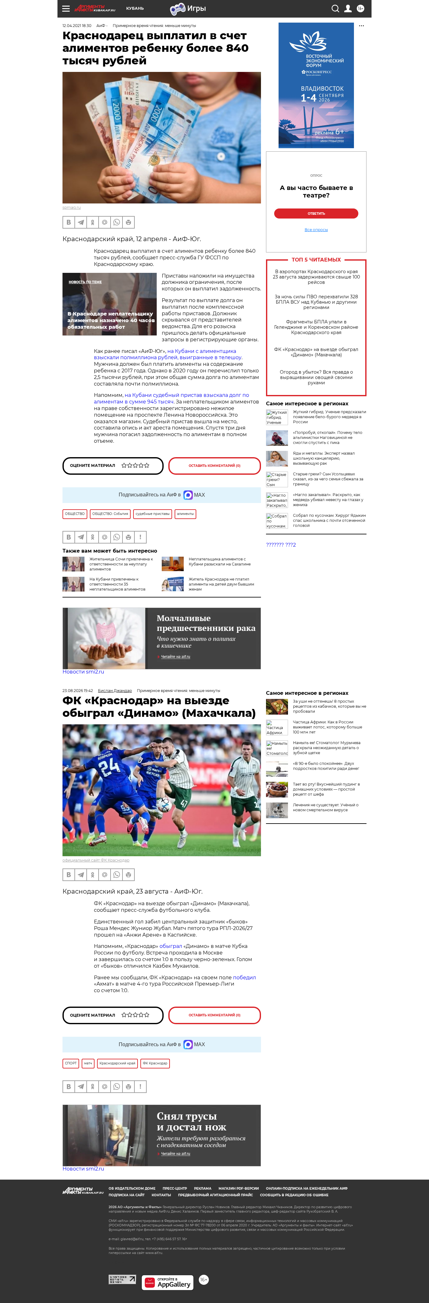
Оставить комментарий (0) (215, 466)
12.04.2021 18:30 (76, 25)
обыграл (170, 946)
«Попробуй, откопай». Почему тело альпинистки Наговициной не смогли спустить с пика (327, 437)
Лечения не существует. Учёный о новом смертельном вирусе (326, 807)
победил (244, 978)
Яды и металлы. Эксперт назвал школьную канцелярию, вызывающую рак (324, 458)
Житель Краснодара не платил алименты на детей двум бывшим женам (221, 584)
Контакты (161, 1195)
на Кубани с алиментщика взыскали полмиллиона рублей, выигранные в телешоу (168, 354)
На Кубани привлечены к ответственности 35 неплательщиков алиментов (117, 584)
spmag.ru (71, 207)
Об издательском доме (132, 1189)
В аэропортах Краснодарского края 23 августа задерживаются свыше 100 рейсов (316, 277)
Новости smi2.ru (83, 672)
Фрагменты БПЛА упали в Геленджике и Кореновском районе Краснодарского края (316, 327)
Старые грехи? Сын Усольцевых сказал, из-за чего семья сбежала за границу (328, 479)
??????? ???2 (281, 545)
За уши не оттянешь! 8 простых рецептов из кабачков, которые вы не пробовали (329, 706)
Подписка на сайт (126, 1195)
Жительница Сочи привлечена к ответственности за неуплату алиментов (121, 564)
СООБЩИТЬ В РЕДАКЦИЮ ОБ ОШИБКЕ (294, 1195)
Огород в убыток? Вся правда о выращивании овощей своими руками (316, 378)
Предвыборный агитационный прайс (215, 1195)
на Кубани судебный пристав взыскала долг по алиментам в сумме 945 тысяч (171, 398)
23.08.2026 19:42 (77, 690)
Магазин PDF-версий (239, 1189)
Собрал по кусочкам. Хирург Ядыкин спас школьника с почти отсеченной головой (329, 520)
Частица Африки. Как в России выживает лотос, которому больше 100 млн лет (327, 727)
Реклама (202, 1189)
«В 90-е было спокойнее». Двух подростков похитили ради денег (326, 766)
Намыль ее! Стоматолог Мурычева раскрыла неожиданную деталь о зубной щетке (327, 747)
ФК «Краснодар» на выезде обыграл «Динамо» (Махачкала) (316, 352)
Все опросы (316, 230)
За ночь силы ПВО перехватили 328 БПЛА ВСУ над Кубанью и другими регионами (316, 302)
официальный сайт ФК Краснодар (95, 860)
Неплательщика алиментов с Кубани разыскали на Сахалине (220, 561)
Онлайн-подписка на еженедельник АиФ (307, 1189)
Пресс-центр (175, 1189)
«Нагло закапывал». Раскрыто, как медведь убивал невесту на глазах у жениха (328, 499)
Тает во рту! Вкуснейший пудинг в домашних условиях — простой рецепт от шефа (326, 789)
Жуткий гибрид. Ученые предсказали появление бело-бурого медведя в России (329, 416)
